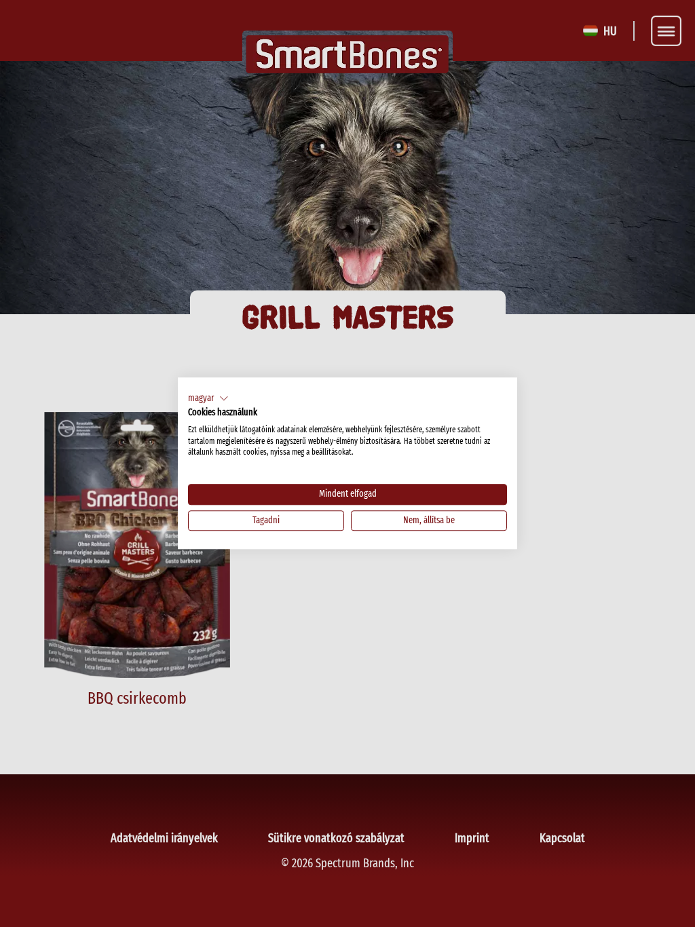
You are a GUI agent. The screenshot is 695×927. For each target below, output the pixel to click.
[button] (208, 398)
